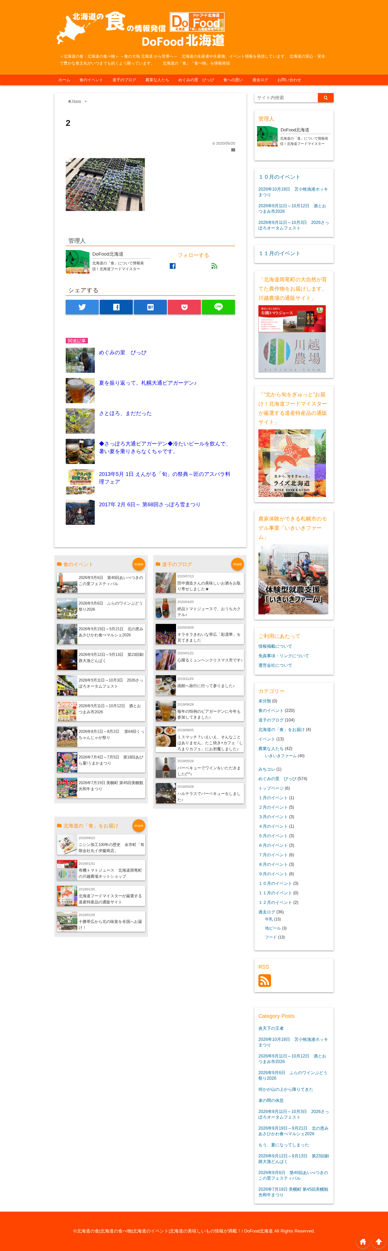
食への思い (233, 79)
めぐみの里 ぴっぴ (196, 79)
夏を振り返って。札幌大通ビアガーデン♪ (148, 383)
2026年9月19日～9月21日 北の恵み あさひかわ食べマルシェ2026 (293, 1131)
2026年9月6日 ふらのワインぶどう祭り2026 (293, 1075)
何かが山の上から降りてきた (285, 1089)
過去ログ (260, 79)
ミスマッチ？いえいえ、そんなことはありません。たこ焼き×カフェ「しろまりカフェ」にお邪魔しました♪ (210, 743)
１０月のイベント (279, 177)
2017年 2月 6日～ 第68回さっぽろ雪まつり (150, 504)
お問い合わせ (289, 79)
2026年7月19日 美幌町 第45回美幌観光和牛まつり (293, 1192)
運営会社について (275, 665)
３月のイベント (273, 816)
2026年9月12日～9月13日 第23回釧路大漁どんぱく (293, 1158)
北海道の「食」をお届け (281, 729)
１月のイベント (273, 797)
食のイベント (91, 79)
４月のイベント (273, 826)
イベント (266, 739)
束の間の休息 (271, 1100)
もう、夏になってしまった (283, 1144)
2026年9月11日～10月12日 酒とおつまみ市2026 (292, 208)
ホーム (64, 79)
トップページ (271, 788)
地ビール (273, 928)
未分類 (264, 700)
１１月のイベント (279, 253)
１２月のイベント (275, 902)
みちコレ (266, 769)
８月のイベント (273, 864)
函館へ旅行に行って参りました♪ (206, 685)
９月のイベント (273, 873)
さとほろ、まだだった (125, 413)
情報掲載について (275, 646)
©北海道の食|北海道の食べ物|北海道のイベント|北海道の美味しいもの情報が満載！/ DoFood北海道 (173, 1231)
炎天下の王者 (271, 1028)
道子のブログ (124, 79)
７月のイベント (273, 854)
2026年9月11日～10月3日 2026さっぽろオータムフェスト (293, 225)
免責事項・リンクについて (283, 655)
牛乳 (269, 919)
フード (271, 937)
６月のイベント (273, 845)
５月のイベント (273, 835)
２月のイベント (273, 807)
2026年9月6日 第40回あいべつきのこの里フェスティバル (293, 1175)
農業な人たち (157, 79)
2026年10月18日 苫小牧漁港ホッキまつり (293, 192)
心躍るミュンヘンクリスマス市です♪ (210, 660)
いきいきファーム (281, 756)
